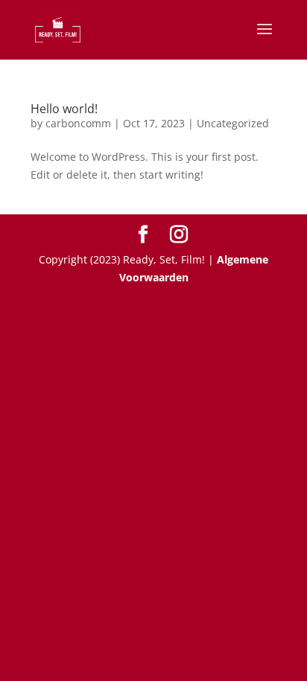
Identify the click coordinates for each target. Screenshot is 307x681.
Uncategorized (233, 123)
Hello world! (64, 108)
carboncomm (78, 123)
